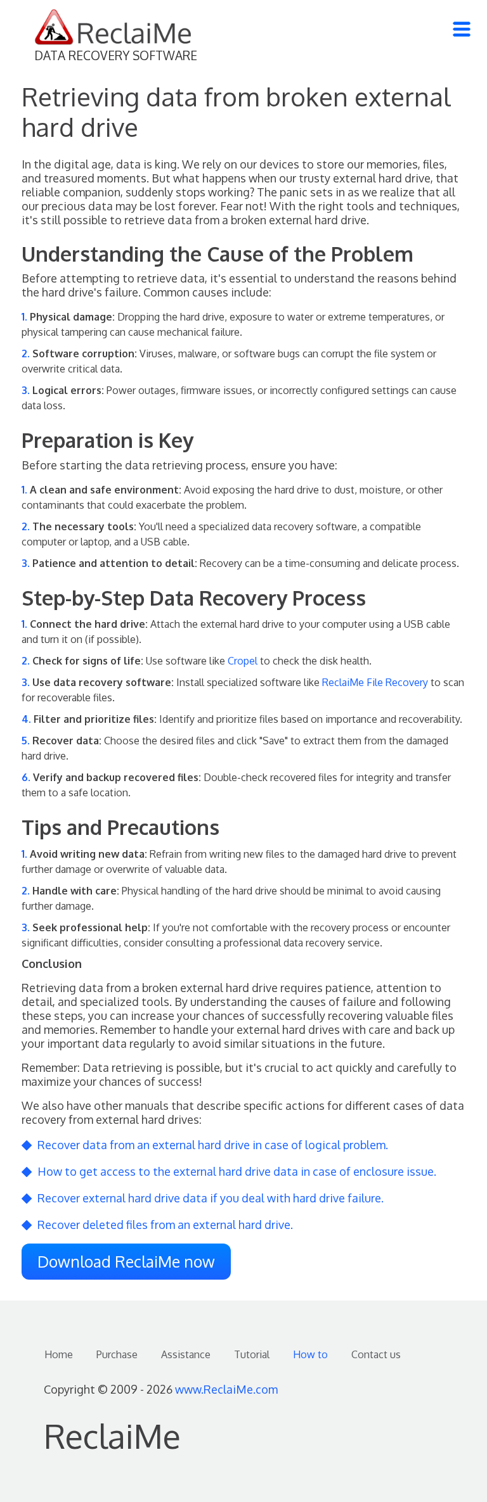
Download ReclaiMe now (126, 1261)
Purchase (117, 1354)
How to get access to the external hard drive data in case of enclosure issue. (236, 1171)
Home (58, 1354)
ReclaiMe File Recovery (375, 682)
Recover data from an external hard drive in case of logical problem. (212, 1145)
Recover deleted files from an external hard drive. (165, 1225)
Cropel (242, 660)
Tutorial (251, 1354)
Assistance (186, 1354)
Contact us (376, 1354)
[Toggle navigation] (461, 29)
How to (310, 1354)
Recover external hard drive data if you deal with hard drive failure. (210, 1198)
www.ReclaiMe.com (226, 1389)
